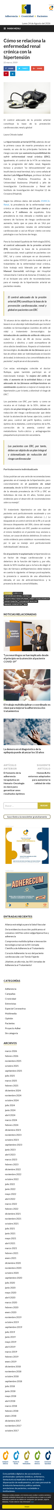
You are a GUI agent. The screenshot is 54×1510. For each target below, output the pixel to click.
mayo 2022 (10, 1194)
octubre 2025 (12, 1065)
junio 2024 (10, 1110)
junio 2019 (10, 1336)
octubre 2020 (12, 1272)
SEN (25, 604)
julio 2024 (10, 1105)
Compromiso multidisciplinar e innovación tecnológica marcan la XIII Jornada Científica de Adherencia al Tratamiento (25, 945)
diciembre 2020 (13, 1263)
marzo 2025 (11, 1080)
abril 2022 (10, 1198)
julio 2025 (10, 1075)
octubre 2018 (12, 1376)
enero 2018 (10, 1415)
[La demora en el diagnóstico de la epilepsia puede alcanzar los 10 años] (27, 745)
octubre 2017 (12, 1430)
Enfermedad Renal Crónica (17, 596)
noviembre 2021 (13, 1218)
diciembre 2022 (13, 1169)
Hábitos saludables (39, 599)
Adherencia (10, 988)
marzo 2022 (11, 1203)
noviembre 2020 (13, 1267)
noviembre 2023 (13, 1134)
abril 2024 (10, 1115)
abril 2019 (10, 1346)
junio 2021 (10, 1233)
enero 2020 (10, 1312)
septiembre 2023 (13, 1144)
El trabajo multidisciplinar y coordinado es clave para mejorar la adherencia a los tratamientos (27, 708)
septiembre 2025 (13, 1070)
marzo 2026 (11, 1051)
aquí (32, 1502)
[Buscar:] (27, 805)
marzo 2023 (11, 1159)
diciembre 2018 (13, 1366)
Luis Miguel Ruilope (28, 601)
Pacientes (10, 1023)
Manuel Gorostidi (13, 604)
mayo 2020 (10, 1292)
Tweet (25, 68)
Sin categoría (11, 1033)
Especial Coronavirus (15, 1008)
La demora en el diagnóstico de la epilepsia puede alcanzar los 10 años (24, 751)
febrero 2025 (11, 1085)
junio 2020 (10, 1287)
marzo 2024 (11, 1120)
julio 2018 (10, 1386)
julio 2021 (10, 1228)
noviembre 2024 (13, 1095)
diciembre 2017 (13, 1420)
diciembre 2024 (13, 1090)
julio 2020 (10, 1282)
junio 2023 (10, 1149)
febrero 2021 (11, 1253)
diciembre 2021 (13, 1213)
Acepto (27, 1507)
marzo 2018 (11, 1405)
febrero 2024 (11, 1125)
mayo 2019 (10, 1341)
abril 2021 (10, 1243)
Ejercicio (17, 593)
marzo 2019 (11, 1351)
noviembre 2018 (13, 1371)
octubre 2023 (12, 1139)
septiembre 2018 (13, 1381)
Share (10, 68)
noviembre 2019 (13, 1317)
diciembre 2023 (13, 1129)
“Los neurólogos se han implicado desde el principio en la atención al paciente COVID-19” (26, 658)
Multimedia (11, 1013)
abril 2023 (10, 1154)
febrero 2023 (11, 1164)
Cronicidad (10, 998)
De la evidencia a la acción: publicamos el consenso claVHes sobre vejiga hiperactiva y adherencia (27, 933)
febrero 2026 (11, 1056)
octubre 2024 (12, 1100)
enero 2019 (10, 1361)
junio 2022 (10, 1189)
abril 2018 (10, 1401)
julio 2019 (10, 1332)
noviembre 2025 (13, 1060)
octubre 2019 (12, 1322)
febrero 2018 (11, 1410)
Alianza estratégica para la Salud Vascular (25, 924)
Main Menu (14, 28)
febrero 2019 (11, 1356)
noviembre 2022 (13, 1174)
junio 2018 (10, 1391)
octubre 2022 (12, 1179)
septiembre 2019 (13, 1327)
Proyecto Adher (13, 1028)
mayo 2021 (10, 1238)
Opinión (9, 1018)
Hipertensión (10, 601)
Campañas (10, 993)
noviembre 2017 (13, 1425)
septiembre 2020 (13, 1277)
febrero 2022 (11, 1208)
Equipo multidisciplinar (16, 599)
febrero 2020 (11, 1307)
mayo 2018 (10, 1396)
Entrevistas (10, 1003)
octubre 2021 (12, 1223)
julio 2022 (10, 1184)
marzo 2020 (11, 1302)
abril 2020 (10, 1297)
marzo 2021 (11, 1248)
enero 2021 (10, 1258)
